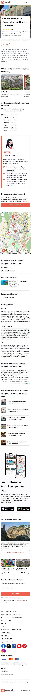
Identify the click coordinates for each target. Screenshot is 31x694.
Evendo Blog (4, 617)
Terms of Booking (23, 682)
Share (7, 44)
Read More (27, 383)
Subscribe (15, 594)
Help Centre (4, 671)
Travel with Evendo (6, 614)
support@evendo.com (7, 642)
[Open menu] (29, 2)
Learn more (26, 201)
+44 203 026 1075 (6, 639)
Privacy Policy (7, 602)
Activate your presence (15, 205)
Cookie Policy (21, 600)
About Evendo (16, 614)
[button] (15, 231)
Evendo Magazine (6, 620)
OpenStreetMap (4, 212)
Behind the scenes (17, 617)
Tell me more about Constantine (15, 552)
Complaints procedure (7, 674)
